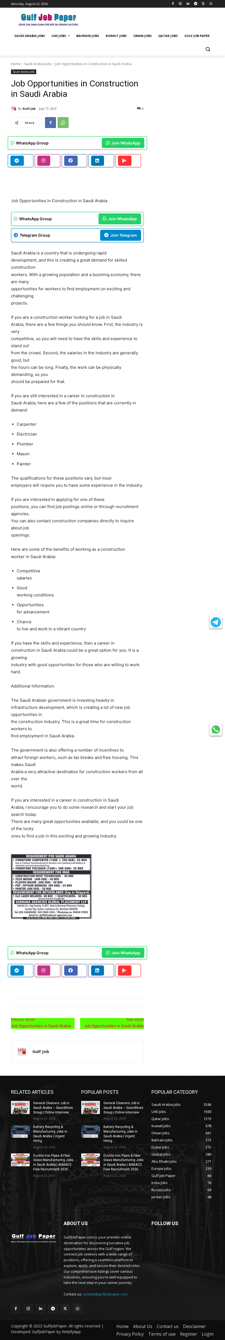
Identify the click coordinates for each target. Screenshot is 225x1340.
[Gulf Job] (14, 108)
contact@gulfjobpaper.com (105, 1294)
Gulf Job (28, 108)
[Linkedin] (188, 4)
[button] (207, 49)
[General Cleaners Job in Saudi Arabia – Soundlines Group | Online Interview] (20, 1107)
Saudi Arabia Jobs (38, 64)
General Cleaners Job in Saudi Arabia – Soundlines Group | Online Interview (53, 1107)
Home (16, 64)
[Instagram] (180, 4)
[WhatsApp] (211, 4)
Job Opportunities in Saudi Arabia (41, 1025)
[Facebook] (173, 4)
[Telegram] (196, 4)
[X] (203, 4)
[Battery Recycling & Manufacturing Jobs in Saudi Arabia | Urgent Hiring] (20, 1131)
